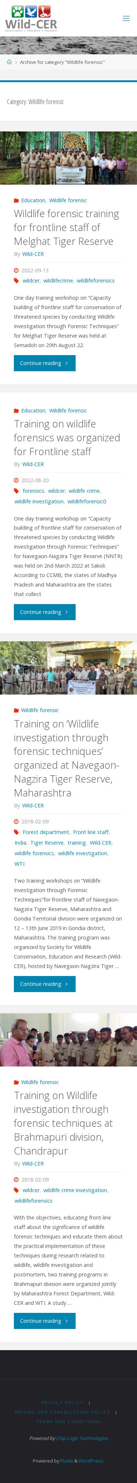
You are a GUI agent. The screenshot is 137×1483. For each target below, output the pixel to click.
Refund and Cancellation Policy (62, 1412)
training (77, 842)
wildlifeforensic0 (87, 501)
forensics (33, 490)
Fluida (66, 1460)
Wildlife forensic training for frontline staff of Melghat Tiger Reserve (66, 227)
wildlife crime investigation (75, 1190)
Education (33, 200)
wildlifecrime (58, 280)
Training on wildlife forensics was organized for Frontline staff (67, 437)
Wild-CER (100, 842)
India (20, 842)
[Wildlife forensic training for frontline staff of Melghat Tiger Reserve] (68, 158)
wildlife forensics (34, 853)
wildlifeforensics (96, 280)
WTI (19, 863)
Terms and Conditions (69, 1421)
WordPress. (91, 1460)
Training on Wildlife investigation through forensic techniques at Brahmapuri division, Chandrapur (63, 1122)
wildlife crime (84, 490)
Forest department (46, 832)
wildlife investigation (39, 501)
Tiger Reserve (47, 842)
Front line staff (91, 832)
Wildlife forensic (68, 200)
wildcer (31, 280)
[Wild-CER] (31, 18)
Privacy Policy (62, 1402)
